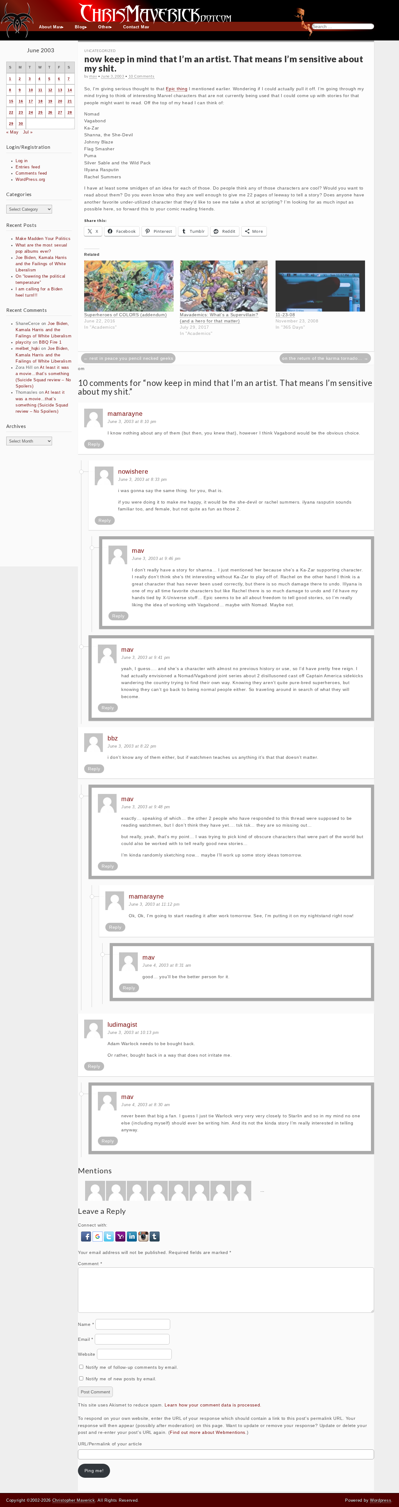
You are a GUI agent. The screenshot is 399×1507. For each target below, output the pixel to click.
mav (93, 76)
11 (40, 90)
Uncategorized (100, 51)
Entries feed (28, 167)
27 (60, 112)
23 (21, 112)
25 (40, 112)
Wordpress (380, 1500)
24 (31, 112)
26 (50, 112)
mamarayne (125, 413)
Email (85, 1339)
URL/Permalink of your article (110, 1443)
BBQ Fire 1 (50, 342)
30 (21, 123)
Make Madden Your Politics (43, 239)
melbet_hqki (28, 348)
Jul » (28, 132)
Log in (22, 161)
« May (12, 132)
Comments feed (31, 173)
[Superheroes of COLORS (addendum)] (129, 286)
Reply (94, 444)
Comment (90, 1263)
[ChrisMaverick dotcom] (199, 11)
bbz (113, 738)
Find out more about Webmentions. (208, 1432)
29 (11, 123)
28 (70, 112)
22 (11, 112)
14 (70, 90)
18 (40, 101)
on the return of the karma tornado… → (325, 358)
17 (31, 101)
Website (86, 1354)
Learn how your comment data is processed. (213, 1404)
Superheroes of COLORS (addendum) (125, 314)
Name (86, 1324)
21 (70, 101)
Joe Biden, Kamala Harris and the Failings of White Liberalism (41, 264)
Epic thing (176, 88)
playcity (23, 342)
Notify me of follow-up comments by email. (132, 1367)
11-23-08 (285, 314)
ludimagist (122, 1024)
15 (11, 101)
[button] (87, 1236)
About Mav (50, 27)
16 (21, 101)
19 (50, 101)
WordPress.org (30, 179)
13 (60, 90)
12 (50, 90)
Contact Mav (136, 27)
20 (60, 101)
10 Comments (141, 76)
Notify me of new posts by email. (121, 1378)
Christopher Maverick (73, 1500)
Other (104, 27)
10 (31, 90)
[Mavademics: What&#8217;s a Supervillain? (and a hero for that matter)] (224, 286)
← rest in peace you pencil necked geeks (128, 358)
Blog (80, 27)
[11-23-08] (320, 286)
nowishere (133, 471)
